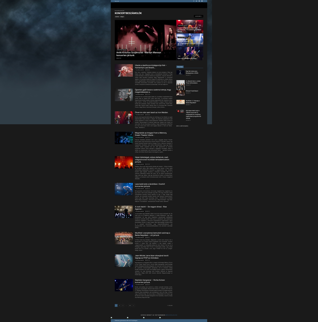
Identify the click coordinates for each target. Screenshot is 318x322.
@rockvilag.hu (171, 315)
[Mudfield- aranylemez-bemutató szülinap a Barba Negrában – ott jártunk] (124, 238)
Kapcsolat (117, 1)
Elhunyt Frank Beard (192, 91)
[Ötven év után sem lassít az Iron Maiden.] (124, 117)
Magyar (122, 16)
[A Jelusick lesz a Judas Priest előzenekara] (180, 85)
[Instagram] (199, 1)
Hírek (179, 56)
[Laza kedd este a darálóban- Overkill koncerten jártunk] (124, 189)
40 (130, 305)
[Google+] (196, 1)
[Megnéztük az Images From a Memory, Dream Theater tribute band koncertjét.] (124, 138)
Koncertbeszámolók (121, 49)
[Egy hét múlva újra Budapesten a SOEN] (180, 72)
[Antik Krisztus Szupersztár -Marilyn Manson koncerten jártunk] (145, 40)
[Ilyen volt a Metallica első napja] (189, 53)
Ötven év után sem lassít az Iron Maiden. (151, 112)
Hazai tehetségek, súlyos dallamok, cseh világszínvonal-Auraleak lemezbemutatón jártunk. (152, 159)
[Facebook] (194, 1)
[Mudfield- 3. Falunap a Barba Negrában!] (180, 102)
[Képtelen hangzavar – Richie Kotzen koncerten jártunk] (124, 285)
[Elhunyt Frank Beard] (180, 93)
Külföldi (117, 16)
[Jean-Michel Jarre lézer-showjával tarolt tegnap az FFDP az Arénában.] (124, 260)
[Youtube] (202, 1)
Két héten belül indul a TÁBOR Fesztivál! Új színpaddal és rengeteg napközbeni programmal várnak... (193, 114)
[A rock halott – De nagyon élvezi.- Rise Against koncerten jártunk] (124, 212)
